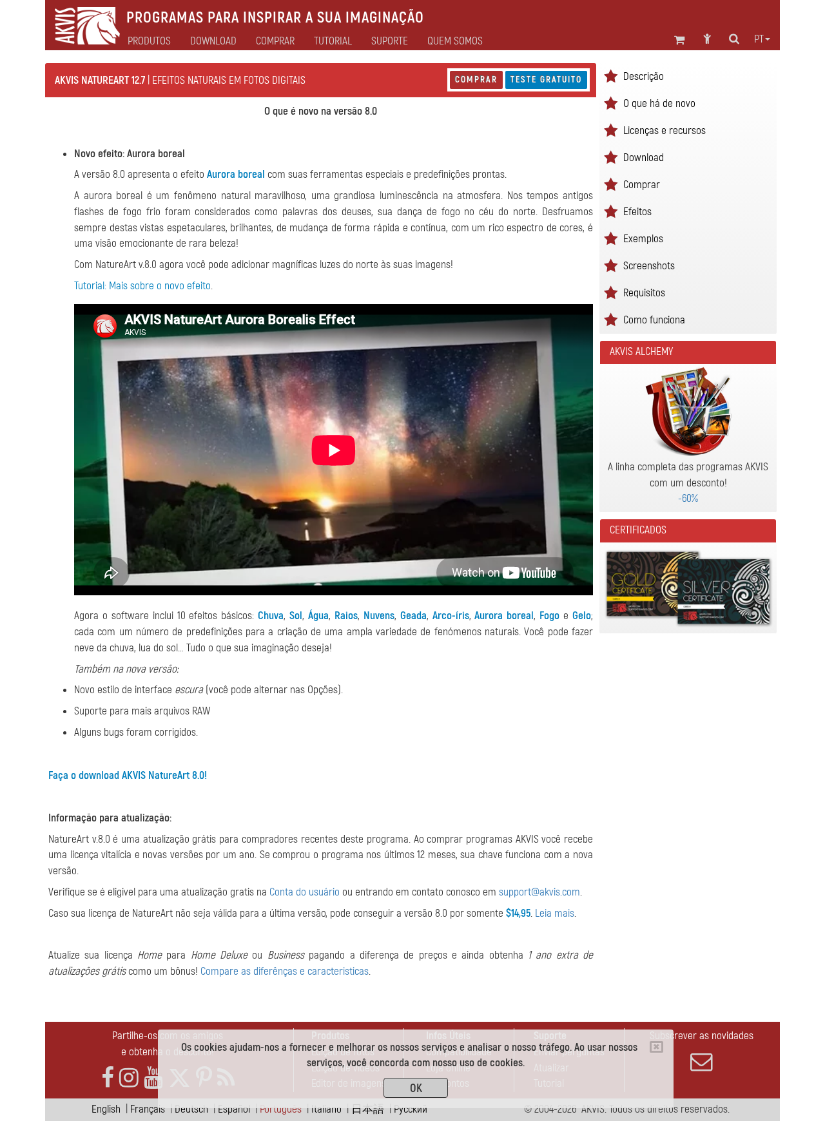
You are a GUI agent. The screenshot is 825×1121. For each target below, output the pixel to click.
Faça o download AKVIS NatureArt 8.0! (127, 775)
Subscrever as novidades (701, 1035)
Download (213, 41)
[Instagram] (129, 1078)
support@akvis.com (539, 892)
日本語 (367, 1109)
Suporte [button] (389, 41)
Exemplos (643, 238)
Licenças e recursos (664, 130)
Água (318, 615)
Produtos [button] (149, 41)
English (106, 1109)
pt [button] (759, 39)
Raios (346, 615)
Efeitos (637, 211)
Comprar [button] (275, 41)
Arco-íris (450, 615)
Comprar (476, 79)
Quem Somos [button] (455, 41)
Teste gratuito (546, 79)
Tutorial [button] (333, 41)
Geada (413, 615)
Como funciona (654, 320)
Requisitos (644, 293)
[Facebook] (107, 1078)
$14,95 (518, 913)
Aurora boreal (236, 174)
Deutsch (191, 1109)
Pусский (410, 1109)
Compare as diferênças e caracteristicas (284, 971)
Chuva (271, 615)
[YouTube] (153, 1078)
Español (234, 1109)
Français (147, 1109)
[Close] (656, 1047)
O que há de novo (659, 103)
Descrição (643, 76)
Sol (295, 615)
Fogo (549, 615)
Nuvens (379, 615)
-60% (688, 498)
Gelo (581, 615)
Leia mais (554, 913)
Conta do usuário (304, 892)
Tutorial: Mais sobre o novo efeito (142, 285)
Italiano (326, 1109)
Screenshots (649, 266)
